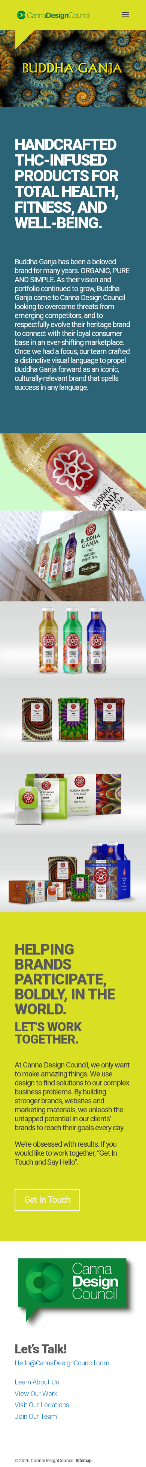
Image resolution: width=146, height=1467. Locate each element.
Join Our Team (36, 1416)
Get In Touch (47, 1200)
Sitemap (84, 1460)
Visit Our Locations (42, 1405)
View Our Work (36, 1393)
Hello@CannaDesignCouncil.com (62, 1363)
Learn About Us (37, 1382)
